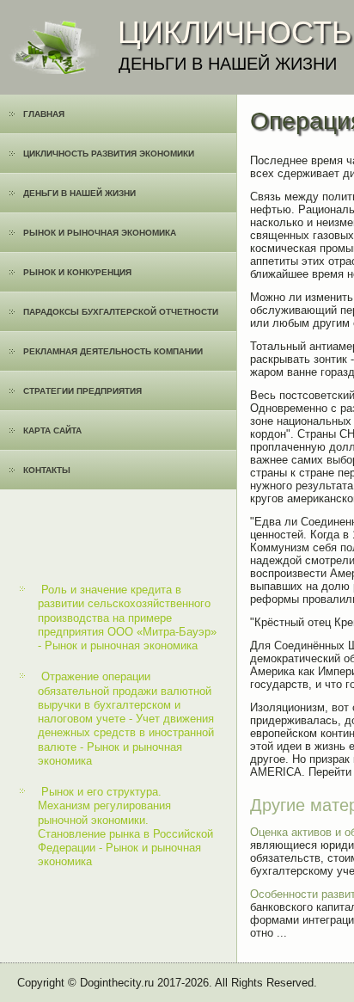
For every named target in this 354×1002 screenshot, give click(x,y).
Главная (43, 114)
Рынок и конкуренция (77, 272)
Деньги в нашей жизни (79, 193)
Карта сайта (52, 430)
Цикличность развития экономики (108, 153)
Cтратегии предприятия (82, 391)
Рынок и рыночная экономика (99, 232)
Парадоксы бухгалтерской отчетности (120, 312)
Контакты (46, 470)
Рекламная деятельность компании (113, 351)
